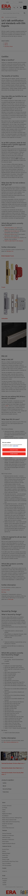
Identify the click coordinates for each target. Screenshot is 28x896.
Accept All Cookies (14, 449)
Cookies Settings (14, 453)
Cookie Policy (15, 445)
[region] (14, 448)
